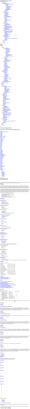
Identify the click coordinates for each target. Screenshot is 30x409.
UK (2, 123)
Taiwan (1, 167)
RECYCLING (5, 117)
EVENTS (3, 83)
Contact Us (3, 399)
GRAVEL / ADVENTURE (6, 61)
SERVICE (4, 30)
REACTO (6, 58)
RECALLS (4, 115)
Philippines (1, 158)
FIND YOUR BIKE (5, 70)
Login (4, 41)
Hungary (1, 144)
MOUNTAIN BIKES (7, 66)
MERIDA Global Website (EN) (4, 131)
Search (1, 44)
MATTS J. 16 (6, 69)
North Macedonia (2, 157)
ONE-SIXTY (6, 13)
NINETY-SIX (6, 15)
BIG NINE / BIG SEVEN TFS (7, 99)
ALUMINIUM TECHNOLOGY (7, 109)
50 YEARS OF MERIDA (6, 107)
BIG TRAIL (6, 17)
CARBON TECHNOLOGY (8, 26)
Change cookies (5, 407)
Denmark (1, 140)
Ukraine (1, 168)
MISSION (6, 62)
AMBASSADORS (5, 111)
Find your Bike (5, 40)
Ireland (1, 146)
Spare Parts (3, 174)
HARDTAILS (6, 52)
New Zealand (1, 156)
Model (2, 171)
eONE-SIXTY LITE (8, 6)
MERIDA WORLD (5, 35)
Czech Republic (2, 139)
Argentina (1, 133)
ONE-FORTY (8, 50)
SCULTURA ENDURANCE (8, 20)
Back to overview (2, 312)
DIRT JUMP (6, 56)
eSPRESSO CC (5, 93)
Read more (1, 183)
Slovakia (1, 162)
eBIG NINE (6, 75)
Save (10, 408)
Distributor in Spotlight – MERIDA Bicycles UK (11, 38)
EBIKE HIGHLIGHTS (6, 3)
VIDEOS (4, 121)
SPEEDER (6, 22)
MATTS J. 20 (6, 68)
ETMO (7, 5)
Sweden (1, 165)
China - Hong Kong (2, 137)
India (0, 145)
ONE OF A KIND (7, 36)
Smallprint (3, 400)
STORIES (6, 37)
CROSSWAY (6, 65)
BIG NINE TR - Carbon (9, 54)
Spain (1, 164)
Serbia (1, 161)
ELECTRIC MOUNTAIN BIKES (7, 86)
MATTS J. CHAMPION (7, 67)
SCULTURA (6, 19)
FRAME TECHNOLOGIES (8, 27)
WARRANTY (6, 33)
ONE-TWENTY (8, 51)
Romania (1, 160)
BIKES (2, 47)
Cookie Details (9, 407)
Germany (1, 143)
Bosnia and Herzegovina (3, 136)
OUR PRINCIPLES (7, 24)
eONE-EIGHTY (8, 8)
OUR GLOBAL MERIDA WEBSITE (14, 129)
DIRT (5, 18)
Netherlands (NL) (2, 154)
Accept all (2, 407)
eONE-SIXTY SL (7, 90)
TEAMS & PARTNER (6, 28)
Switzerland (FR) (2, 166)
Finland (1, 142)
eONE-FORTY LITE (7, 88)
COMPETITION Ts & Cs (8, 34)
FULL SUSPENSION (7, 48)
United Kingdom (2, 169)
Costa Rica (1, 138)
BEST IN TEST (5, 119)
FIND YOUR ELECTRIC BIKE (7, 81)
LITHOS (7, 4)
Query (1, 43)
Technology (3, 175)
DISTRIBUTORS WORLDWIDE (7, 113)
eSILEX (6, 11)
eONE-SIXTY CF (8, 7)
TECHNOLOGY (5, 25)
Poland (1, 159)
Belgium (1, 135)
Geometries (3, 172)
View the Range (2, 360)
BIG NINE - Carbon (8, 55)
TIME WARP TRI (7, 60)
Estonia (1, 141)
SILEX (5, 21)
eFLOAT (6, 77)
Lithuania (1, 150)
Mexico (1, 152)
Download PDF (2, 299)
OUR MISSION (7, 23)
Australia (1, 134)
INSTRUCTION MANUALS (8, 32)
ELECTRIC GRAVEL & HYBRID (7, 78)
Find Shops (4, 42)
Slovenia (1, 163)
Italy (0, 147)
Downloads (3, 173)
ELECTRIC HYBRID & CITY (8, 9)
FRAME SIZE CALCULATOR (8, 31)
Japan (1, 148)
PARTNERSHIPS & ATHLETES (9, 29)
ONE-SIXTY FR (8, 49)
